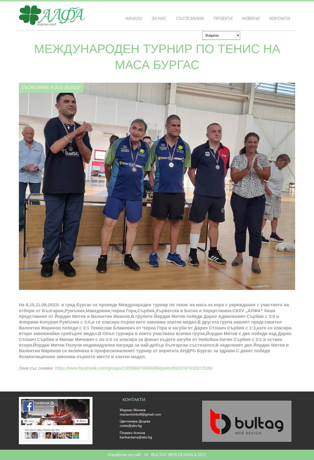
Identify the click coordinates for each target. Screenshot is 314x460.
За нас (159, 18)
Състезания (190, 18)
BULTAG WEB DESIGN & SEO (178, 455)
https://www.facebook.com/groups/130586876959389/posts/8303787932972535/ (134, 368)
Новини (251, 18)
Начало (133, 18)
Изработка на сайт (125, 455)
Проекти (223, 18)
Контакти (280, 18)
